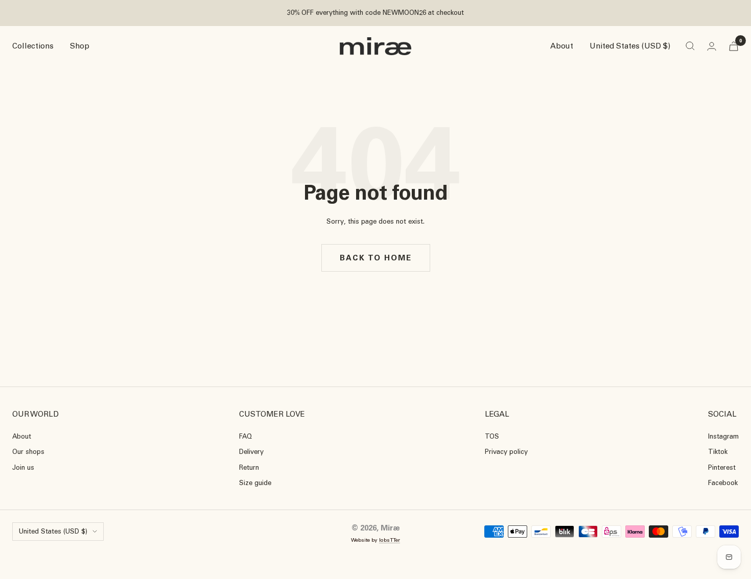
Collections (33, 46)
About (561, 46)
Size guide (255, 483)
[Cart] (734, 46)
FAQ (245, 436)
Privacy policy (506, 451)
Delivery (251, 451)
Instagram (723, 436)
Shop (79, 46)
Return (249, 467)
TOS (492, 436)
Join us (23, 467)
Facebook (723, 483)
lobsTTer (389, 540)
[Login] (711, 46)
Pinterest (722, 467)
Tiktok (717, 451)
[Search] (690, 46)
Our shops (28, 451)
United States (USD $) (630, 46)
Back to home (376, 257)
